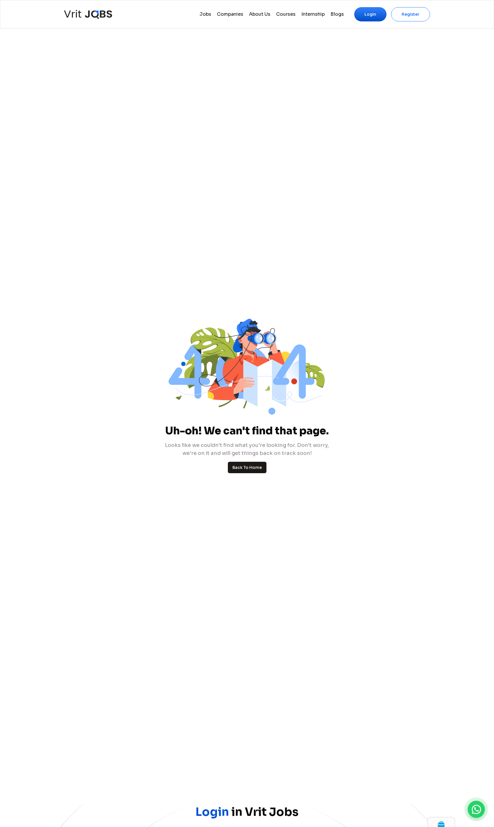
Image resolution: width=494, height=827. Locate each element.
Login (370, 14)
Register (410, 14)
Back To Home (247, 467)
